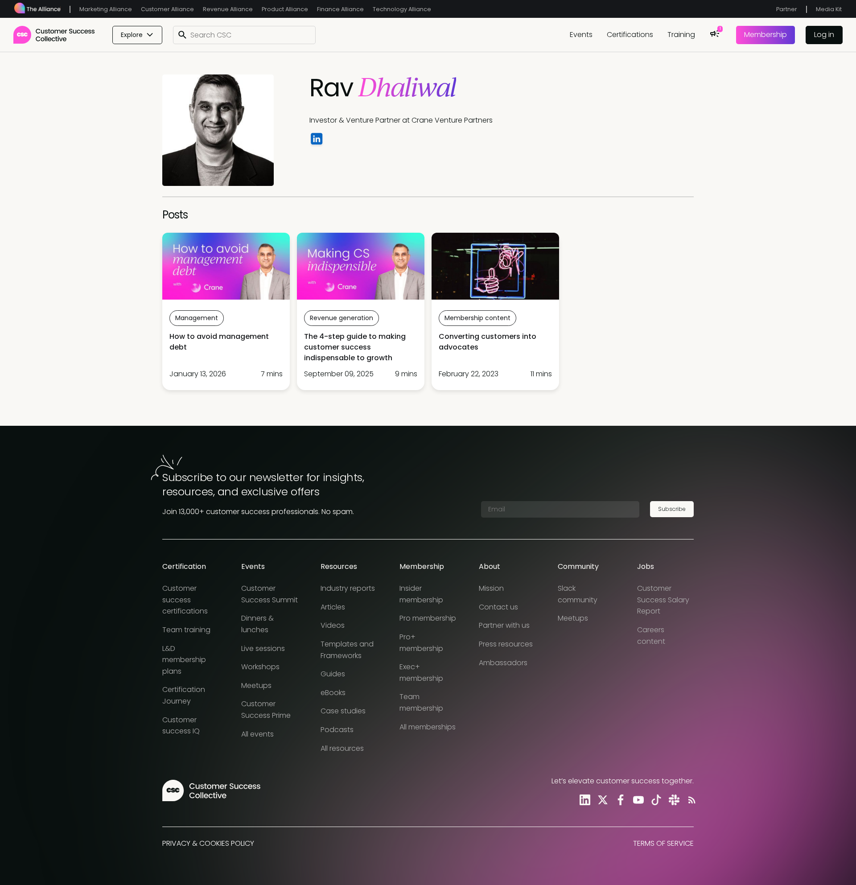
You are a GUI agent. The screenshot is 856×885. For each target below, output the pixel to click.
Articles (333, 607)
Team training (186, 630)
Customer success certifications (185, 599)
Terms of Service (663, 843)
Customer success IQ (181, 726)
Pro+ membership (421, 643)
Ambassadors (503, 663)
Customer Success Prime (266, 709)
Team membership (421, 702)
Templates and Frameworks (347, 650)
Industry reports (348, 588)
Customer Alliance (167, 9)
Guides (333, 674)
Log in (824, 34)
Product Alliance (285, 9)
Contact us (498, 607)
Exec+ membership (421, 672)
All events (257, 734)
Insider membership (421, 594)
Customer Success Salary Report (663, 599)
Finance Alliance (340, 9)
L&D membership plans (184, 659)
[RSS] (690, 800)
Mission (491, 588)
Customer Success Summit (269, 594)
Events (581, 34)
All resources (342, 748)
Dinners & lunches (257, 624)
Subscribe (672, 509)
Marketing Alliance (105, 9)
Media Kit (829, 9)
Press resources (506, 644)
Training (681, 34)
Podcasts (337, 729)
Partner (786, 9)
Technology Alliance (402, 9)
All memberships (427, 727)
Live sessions (263, 648)
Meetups (256, 685)
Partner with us (504, 625)
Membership (765, 34)
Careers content (651, 635)
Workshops (260, 667)
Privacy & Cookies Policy (208, 843)
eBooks (333, 692)
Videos (333, 625)
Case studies (343, 711)
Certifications (630, 34)
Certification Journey (183, 695)
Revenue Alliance (228, 9)
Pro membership (427, 618)
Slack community (577, 594)
